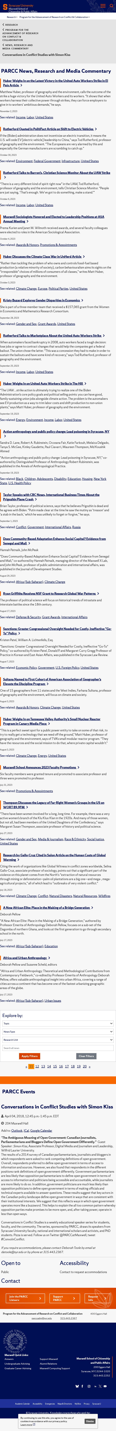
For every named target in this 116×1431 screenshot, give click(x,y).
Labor (30, 117)
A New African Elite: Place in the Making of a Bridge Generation (46, 908)
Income (20, 117)
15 (55, 1066)
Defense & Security (28, 617)
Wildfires (104, 896)
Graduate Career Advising (18, 1368)
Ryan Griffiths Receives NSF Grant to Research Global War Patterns (49, 594)
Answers (9, 1359)
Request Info (93, 1298)
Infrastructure (71, 161)
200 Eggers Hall (102, 1367)
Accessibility (37, 1404)
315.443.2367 (68, 1318)
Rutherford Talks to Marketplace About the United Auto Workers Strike (52, 336)
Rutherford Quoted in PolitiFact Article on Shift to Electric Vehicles (48, 129)
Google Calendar (41, 1131)
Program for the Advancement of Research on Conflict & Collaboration (54, 17)
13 (43, 1066)
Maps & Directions (65, 1404)
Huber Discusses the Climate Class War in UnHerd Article (42, 257)
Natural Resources (85, 896)
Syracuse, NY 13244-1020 (95, 1371)
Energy (20, 420)
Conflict (21, 527)
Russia (76, 527)
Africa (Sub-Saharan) (29, 582)
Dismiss (90, 1421)
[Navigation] (103, 6)
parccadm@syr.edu (42, 1318)
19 (79, 1066)
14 (49, 1066)
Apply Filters (29, 1056)
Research (11, 17)
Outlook (16, 1131)
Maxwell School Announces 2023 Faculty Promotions (40, 767)
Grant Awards (47, 324)
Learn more (26, 1424)
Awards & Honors (27, 245)
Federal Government (47, 161)
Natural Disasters (60, 896)
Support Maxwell (49, 1359)
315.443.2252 (101, 1375)
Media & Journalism (50, 839)
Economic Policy (26, 668)
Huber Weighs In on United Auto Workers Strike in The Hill (43, 384)
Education (74, 479)
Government (35, 527)
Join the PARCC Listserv (18, 1298)
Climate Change (26, 289)
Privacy (87, 1404)
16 (61, 1066)
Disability (60, 479)
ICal (26, 1131)
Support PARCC (58, 1298)
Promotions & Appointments (58, 245)
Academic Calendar (22, 1404)
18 (73, 1066)
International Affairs (58, 527)
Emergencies (50, 1404)
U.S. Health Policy (19, 483)
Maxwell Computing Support (55, 1368)
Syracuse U (96, 1404)
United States (44, 117)
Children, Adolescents (39, 479)
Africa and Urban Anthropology (25, 958)
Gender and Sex (26, 324)
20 (85, 1066)
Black (19, 479)
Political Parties (58, 289)
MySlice (78, 1404)
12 (37, 1066)
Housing (87, 479)
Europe (42, 289)
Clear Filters (86, 1056)
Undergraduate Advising (17, 1363)
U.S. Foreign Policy (67, 668)
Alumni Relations (48, 1363)
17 (67, 1066)
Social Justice (95, 839)
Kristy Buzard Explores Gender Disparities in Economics (41, 300)
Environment (24, 161)
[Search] (111, 6)
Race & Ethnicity (75, 839)
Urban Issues (53, 1001)
